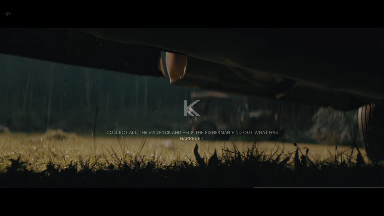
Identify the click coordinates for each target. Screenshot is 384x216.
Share (371, 14)
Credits (338, 14)
